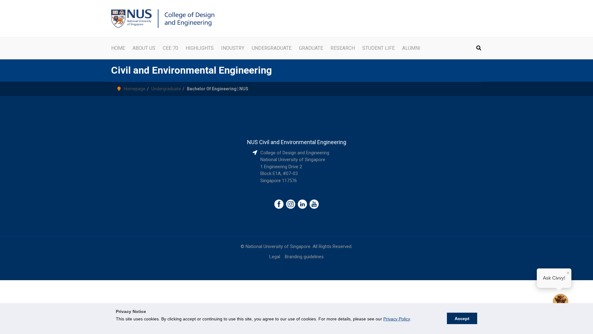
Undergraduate (166, 88)
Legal (274, 256)
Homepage (134, 88)
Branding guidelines (304, 256)
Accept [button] (462, 318)
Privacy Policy (396, 318)
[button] (479, 48)
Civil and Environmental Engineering (191, 70)
